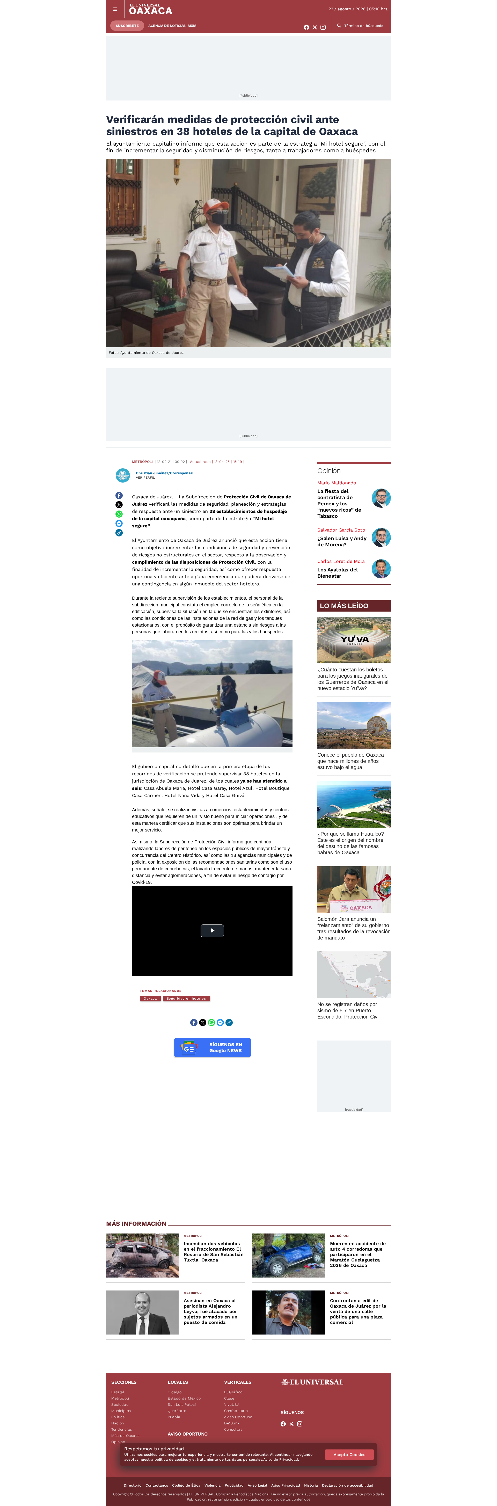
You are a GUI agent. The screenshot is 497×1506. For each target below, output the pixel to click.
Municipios (121, 1411)
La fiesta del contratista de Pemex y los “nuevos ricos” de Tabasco (339, 503)
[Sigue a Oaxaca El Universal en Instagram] (324, 27)
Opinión (328, 470)
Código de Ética (186, 1485)
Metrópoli (142, 462)
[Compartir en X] (119, 504)
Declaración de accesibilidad (347, 1485)
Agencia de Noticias (167, 26)
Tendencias (121, 1429)
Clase (229, 1398)
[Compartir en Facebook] (119, 495)
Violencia (212, 1485)
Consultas (233, 1429)
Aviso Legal (257, 1485)
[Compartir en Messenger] (119, 523)
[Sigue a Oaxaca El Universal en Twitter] (316, 27)
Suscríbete (127, 26)
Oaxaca (150, 998)
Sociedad (120, 1404)
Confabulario (236, 1411)
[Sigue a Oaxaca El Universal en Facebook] (308, 27)
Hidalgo (175, 1392)
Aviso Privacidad (285, 1485)
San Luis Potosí (182, 1404)
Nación (117, 1423)
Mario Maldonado (336, 482)
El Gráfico (233, 1392)
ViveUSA (232, 1404)
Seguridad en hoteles (186, 998)
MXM (192, 26)
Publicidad (234, 1485)
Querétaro (177, 1411)
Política (118, 1417)
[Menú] (115, 9)
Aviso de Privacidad (280, 1459)
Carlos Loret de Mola (341, 561)
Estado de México (184, 1398)
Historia (311, 1485)
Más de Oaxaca (125, 1435)
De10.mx (232, 1423)
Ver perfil (145, 477)
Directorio (132, 1485)
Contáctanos (156, 1485)
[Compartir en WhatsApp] (119, 514)
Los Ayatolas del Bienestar (337, 572)
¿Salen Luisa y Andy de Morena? (341, 541)
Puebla (174, 1417)
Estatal (118, 1392)
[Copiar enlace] (119, 532)
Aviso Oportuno (238, 1417)
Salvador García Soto (341, 530)
